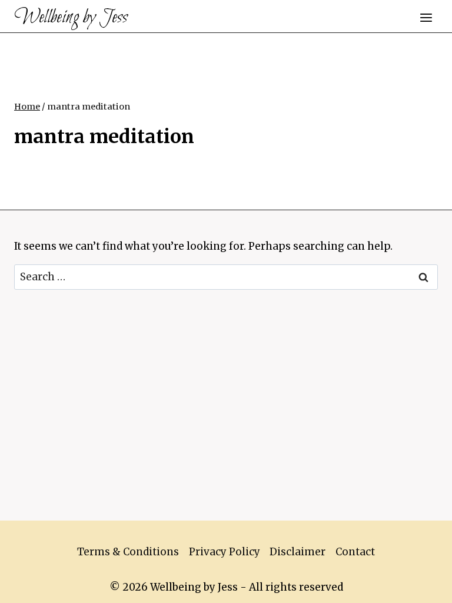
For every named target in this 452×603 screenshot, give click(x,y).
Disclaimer (297, 551)
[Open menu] (426, 17)
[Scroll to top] (422, 585)
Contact (355, 551)
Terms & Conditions (128, 551)
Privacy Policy (224, 551)
